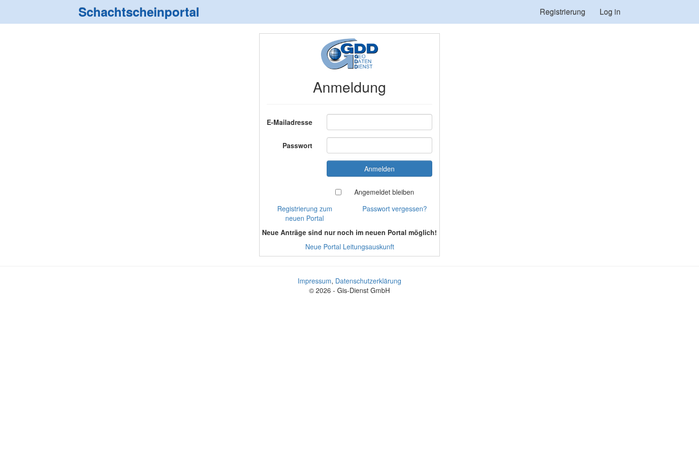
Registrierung (562, 11)
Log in (610, 11)
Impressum (314, 280)
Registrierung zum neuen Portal (304, 213)
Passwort (297, 145)
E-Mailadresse (289, 122)
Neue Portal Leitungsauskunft (349, 246)
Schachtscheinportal (138, 11)
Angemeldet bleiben (384, 192)
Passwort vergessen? (394, 208)
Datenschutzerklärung (368, 280)
